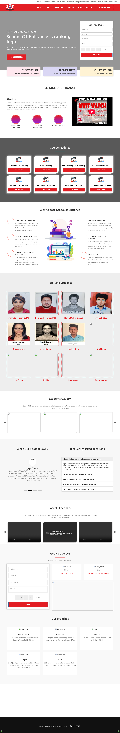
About (47, 7)
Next (115, 423)
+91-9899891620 (104, 7)
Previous (5, 423)
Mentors (71, 7)
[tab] (87, 459)
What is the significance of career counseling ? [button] (79, 479)
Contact (89, 7)
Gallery (80, 7)
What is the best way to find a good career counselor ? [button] (82, 459)
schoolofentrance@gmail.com (98, 573)
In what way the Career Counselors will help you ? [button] (80, 484)
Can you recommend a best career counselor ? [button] (79, 474)
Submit (96, 55)
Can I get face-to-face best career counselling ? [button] (79, 489)
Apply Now (19, 170)
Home (39, 7)
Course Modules (58, 7)
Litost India (74, 726)
